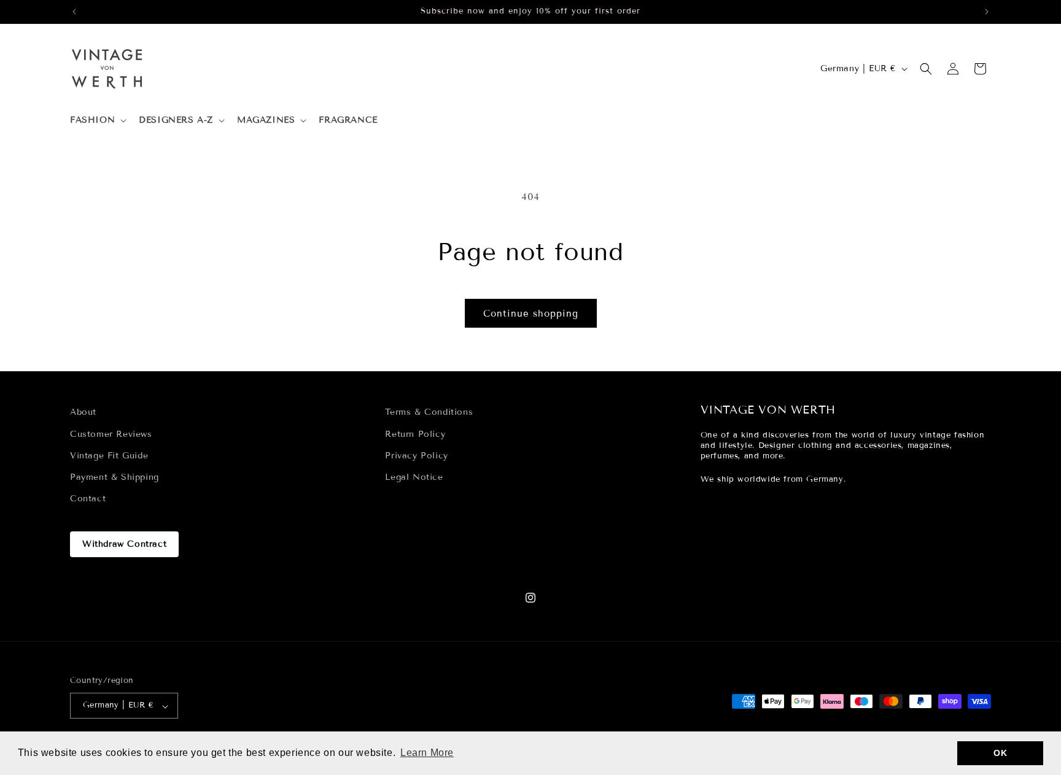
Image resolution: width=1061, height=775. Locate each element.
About (83, 412)
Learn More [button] (427, 752)
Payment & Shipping (114, 477)
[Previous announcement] (74, 11)
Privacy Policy (416, 455)
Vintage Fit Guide (109, 455)
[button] (97, 120)
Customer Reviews (111, 433)
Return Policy (415, 433)
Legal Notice (414, 477)
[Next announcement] (986, 11)
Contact (88, 498)
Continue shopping (530, 313)
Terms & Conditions (429, 412)
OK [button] (1000, 753)
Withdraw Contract (124, 544)
